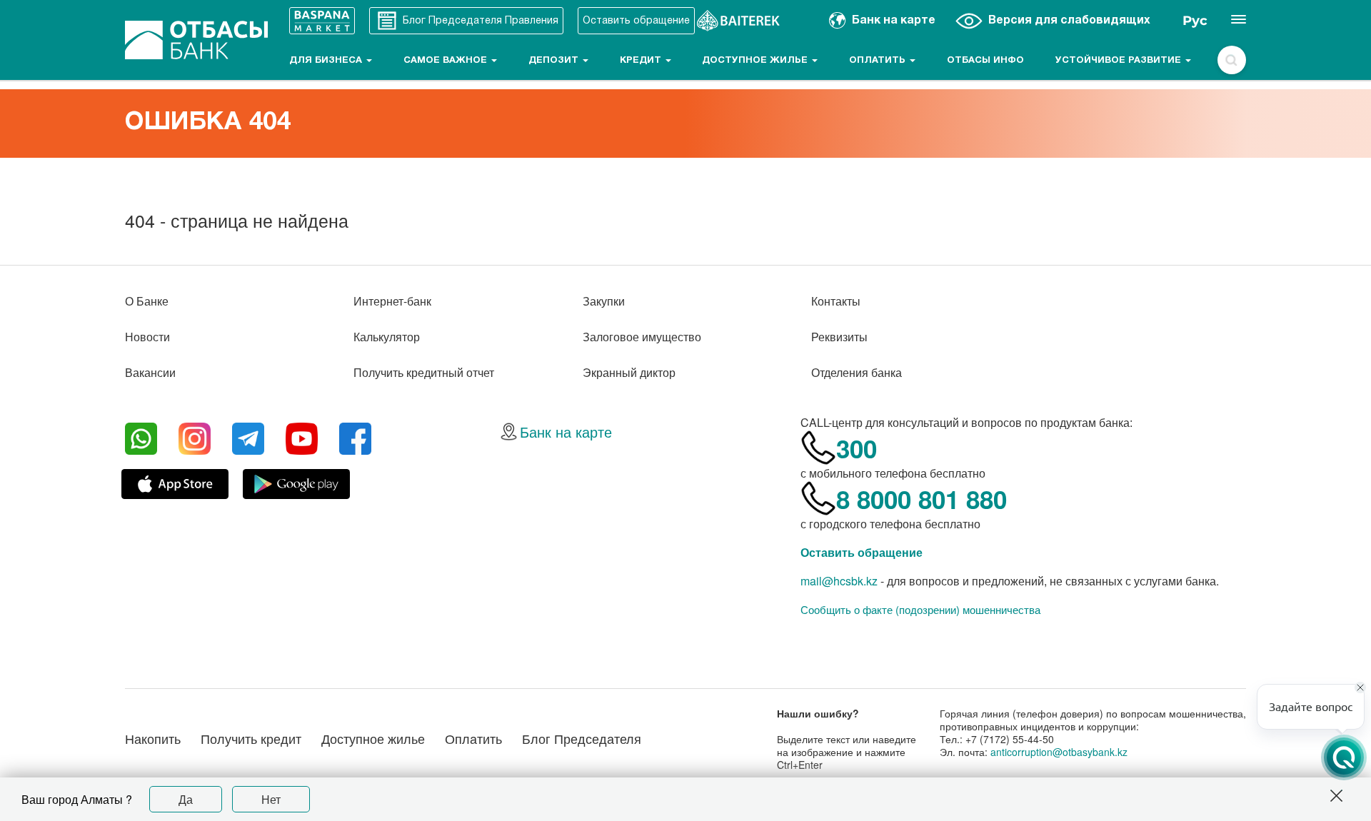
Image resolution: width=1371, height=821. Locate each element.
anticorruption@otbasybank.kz (1059, 752)
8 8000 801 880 (921, 499)
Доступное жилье (756, 60)
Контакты (835, 301)
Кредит (642, 60)
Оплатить (878, 60)
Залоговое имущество (642, 336)
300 (856, 448)
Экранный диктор (629, 372)
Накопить (153, 738)
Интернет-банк (392, 301)
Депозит (554, 60)
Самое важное (446, 60)
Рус (1194, 21)
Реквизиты (839, 336)
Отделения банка (856, 372)
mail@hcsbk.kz (839, 581)
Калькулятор (386, 336)
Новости (147, 336)
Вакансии (150, 372)
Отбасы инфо (985, 60)
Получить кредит (251, 738)
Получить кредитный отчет (423, 372)
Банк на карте (566, 431)
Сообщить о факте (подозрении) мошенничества (920, 610)
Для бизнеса (327, 60)
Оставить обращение (861, 552)
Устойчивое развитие (1119, 60)
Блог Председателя (581, 738)
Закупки (604, 301)
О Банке (147, 301)
